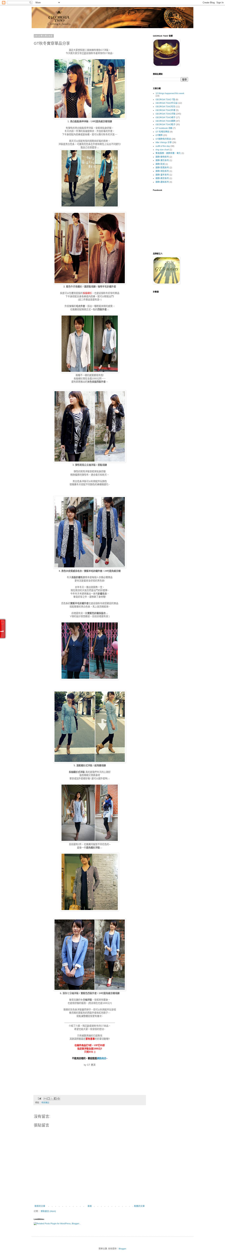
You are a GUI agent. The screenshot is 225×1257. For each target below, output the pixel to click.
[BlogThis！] (48, 1098)
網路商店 (101, 1058)
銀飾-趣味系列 (162, 182)
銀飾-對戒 (160, 164)
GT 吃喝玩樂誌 (162, 132)
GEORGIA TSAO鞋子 (165, 124)
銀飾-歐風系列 (162, 167)
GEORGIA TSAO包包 (165, 106)
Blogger (122, 1249)
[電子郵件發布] (39, 1098)
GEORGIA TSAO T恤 (165, 99)
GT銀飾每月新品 (163, 139)
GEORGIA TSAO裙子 (165, 117)
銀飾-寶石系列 (162, 160)
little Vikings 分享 (164, 142)
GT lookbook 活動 (164, 128)
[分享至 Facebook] (55, 1098)
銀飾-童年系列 (162, 175)
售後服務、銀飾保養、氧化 (168, 153)
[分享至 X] (52, 1098)
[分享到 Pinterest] (58, 1098)
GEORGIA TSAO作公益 (167, 103)
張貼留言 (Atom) (48, 1211)
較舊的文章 (139, 1206)
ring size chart (162, 149)
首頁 (90, 1206)
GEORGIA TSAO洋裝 (165, 114)
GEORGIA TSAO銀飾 (165, 121)
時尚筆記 (45, 1103)
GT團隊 (159, 135)
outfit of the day (163, 146)
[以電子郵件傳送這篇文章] (45, 1098)
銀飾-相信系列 (162, 171)
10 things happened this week (170, 93)
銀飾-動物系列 (162, 157)
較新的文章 (40, 1206)
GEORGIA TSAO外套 (165, 110)
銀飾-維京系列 (162, 178)
